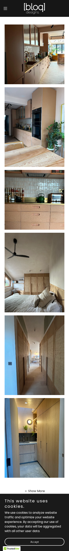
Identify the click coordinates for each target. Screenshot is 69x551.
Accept (34, 542)
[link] (34, 8)
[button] (7, 8)
